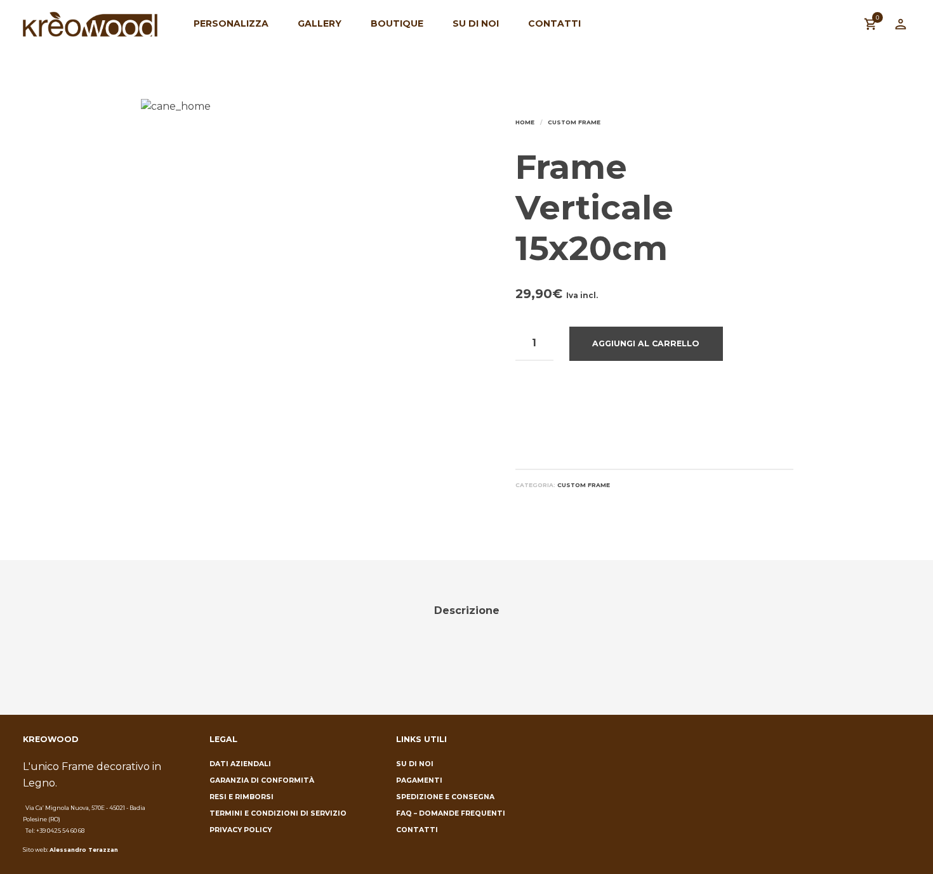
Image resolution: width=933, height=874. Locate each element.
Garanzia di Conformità (261, 780)
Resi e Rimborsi (241, 797)
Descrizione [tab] (467, 610)
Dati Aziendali (240, 764)
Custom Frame (574, 122)
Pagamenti (419, 780)
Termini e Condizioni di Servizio (278, 813)
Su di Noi (476, 23)
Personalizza (231, 23)
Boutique (397, 23)
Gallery (319, 23)
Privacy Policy (240, 830)
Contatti (554, 23)
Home (524, 122)
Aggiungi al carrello (645, 343)
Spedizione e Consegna (445, 797)
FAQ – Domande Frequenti (450, 813)
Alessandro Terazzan (84, 849)
